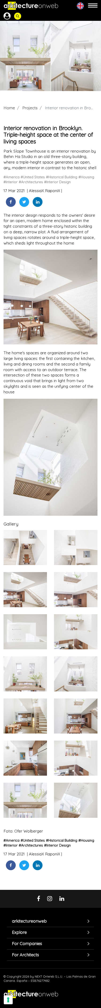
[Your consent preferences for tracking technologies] (8, 999)
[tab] (50, 921)
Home (9, 107)
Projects (30, 107)
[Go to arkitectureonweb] (31, 5)
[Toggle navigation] (92, 5)
